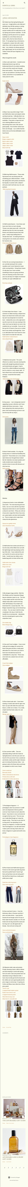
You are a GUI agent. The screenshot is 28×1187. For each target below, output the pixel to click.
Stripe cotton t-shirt (7, 145)
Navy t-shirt (5, 137)
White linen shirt (6, 564)
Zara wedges (6, 665)
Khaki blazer (5, 243)
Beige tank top (6, 566)
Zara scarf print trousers (8, 930)
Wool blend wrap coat (8, 996)
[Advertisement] (14, 1083)
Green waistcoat (6, 770)
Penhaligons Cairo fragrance (10, 837)
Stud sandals (6, 468)
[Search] (25, 2)
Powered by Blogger (15, 1179)
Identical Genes (8, 5)
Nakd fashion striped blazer (10, 336)
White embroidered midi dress (10, 774)
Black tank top (6, 147)
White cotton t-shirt (7, 143)
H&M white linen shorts (8, 562)
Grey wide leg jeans (7, 884)
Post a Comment (10, 1123)
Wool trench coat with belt (9, 999)
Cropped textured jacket (9, 994)
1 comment (8, 1161)
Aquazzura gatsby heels (9, 523)
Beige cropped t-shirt (8, 139)
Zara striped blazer (7, 339)
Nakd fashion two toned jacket (11, 379)
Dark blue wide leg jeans (9, 882)
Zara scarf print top (7, 932)
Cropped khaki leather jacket (10, 990)
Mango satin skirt (7, 714)
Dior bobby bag (6, 622)
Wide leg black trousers (9, 189)
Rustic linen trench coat (8, 992)
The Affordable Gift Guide (13, 1121)
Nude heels (5, 81)
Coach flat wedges (7, 663)
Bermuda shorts (6, 772)
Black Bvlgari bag (7, 624)
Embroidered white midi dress (10, 779)
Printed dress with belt (8, 776)
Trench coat (5, 988)
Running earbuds (7, 283)
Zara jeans (5, 416)
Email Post (8, 1027)
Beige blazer (12, 243)
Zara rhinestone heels (8, 525)
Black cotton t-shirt (7, 141)
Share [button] (3, 1027)
